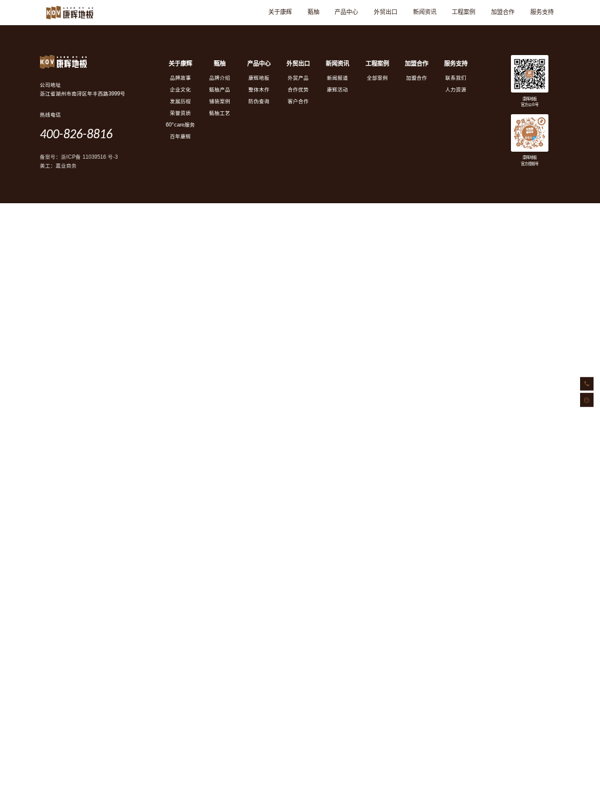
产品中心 (346, 12)
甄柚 (313, 12)
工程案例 (463, 12)
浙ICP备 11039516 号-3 (89, 157)
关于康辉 (280, 12)
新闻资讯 (425, 12)
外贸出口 (385, 12)
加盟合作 (502, 12)
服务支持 (542, 12)
